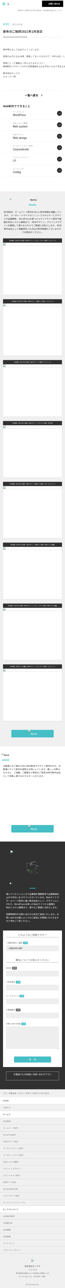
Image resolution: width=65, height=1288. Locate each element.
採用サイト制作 (9, 1182)
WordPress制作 (9, 1134)
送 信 (32, 1059)
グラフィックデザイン (12, 1168)
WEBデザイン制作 (10, 1141)
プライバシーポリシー (12, 1250)
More (34, 802)
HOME (6, 1100)
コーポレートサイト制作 (13, 1155)
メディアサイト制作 (11, 1195)
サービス (7, 1114)
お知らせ (7, 1107)
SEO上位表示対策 (10, 1189)
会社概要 (7, 1229)
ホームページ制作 (10, 1128)
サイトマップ (8, 1243)
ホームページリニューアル (14, 1202)
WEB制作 (7, 1121)
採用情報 (7, 1236)
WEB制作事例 (9, 1216)
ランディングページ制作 (13, 1148)
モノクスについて (10, 1209)
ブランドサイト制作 (11, 1175)
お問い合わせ (54, 3)
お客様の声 (7, 1223)
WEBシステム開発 (10, 1162)
